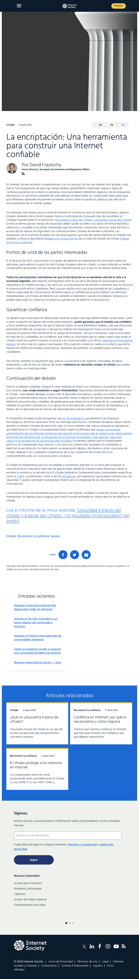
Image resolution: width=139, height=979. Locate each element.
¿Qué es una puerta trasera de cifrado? (34, 719)
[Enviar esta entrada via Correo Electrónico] (86, 554)
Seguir (34, 860)
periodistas (69, 476)
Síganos (98, 965)
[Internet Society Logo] (30, 945)
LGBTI (20, 476)
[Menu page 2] (69, 923)
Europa (55, 536)
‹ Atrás (52, 554)
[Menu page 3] (73, 923)
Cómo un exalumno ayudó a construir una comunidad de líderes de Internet (37, 651)
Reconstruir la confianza (33, 536)
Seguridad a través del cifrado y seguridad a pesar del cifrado (92, 220)
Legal (105, 961)
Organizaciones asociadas (30, 905)
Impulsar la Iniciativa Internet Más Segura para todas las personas (35, 607)
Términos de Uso (87, 961)
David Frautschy (45, 165)
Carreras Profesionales (75, 965)
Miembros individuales (28, 888)
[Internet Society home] (69, 6)
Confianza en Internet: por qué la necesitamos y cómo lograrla (100, 719)
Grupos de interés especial (30, 899)
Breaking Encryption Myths (61, 238)
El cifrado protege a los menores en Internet (36, 765)
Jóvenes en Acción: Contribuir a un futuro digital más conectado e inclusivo (36, 622)
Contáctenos (49, 965)
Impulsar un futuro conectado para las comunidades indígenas (38, 638)
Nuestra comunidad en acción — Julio (37, 663)
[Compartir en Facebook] (63, 554)
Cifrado (11, 536)
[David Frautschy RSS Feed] (23, 174)
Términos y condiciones (82, 844)
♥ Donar (118, 6)
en (100, 125)
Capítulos (20, 894)
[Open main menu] (19, 5)
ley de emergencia (73, 418)
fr (112, 125)
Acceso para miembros (28, 883)
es (123, 125)
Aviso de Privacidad (61, 961)
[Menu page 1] (66, 923)
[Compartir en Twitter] (74, 554)
